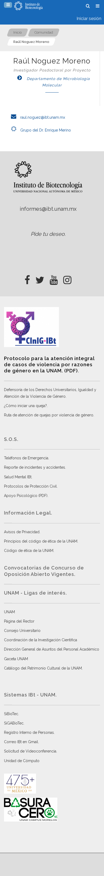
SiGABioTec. (14, 723)
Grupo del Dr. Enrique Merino (45, 130)
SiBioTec (11, 714)
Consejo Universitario (22, 630)
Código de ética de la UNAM (28, 550)
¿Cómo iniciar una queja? (25, 406)
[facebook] (27, 278)
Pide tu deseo (48, 234)
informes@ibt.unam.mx (48, 209)
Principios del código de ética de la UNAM (40, 541)
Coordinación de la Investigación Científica (40, 640)
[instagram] (67, 278)
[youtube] (54, 278)
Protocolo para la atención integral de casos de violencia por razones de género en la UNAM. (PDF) (49, 365)
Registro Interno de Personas (29, 732)
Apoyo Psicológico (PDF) (25, 495)
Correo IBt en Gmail (21, 742)
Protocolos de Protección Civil (30, 486)
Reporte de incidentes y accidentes (34, 467)
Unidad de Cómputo (21, 761)
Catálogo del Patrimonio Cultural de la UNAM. (43, 668)
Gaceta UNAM (16, 659)
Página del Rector (19, 621)
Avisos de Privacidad (21, 532)
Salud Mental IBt (17, 477)
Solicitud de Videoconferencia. (30, 751)
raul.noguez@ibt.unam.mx (42, 117)
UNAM (9, 612)
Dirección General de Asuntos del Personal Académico (51, 649)
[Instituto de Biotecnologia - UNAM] (28, 6)
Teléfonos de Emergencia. (26, 458)
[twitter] (39, 278)
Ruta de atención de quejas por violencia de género (48, 415)
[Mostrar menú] (8, 5)
